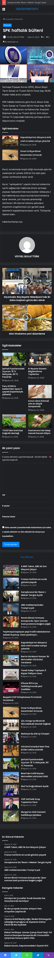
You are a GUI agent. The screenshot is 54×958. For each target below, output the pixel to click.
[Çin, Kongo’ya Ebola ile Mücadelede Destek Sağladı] (11, 724)
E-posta (6, 506)
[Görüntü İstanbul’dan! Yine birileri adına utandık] (11, 750)
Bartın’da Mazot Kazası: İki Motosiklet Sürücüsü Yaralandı (35, 659)
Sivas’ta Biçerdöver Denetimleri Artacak (31, 709)
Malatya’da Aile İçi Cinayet (35, 733)
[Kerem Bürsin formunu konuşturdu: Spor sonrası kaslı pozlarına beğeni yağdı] (11, 621)
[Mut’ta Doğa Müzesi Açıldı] (11, 790)
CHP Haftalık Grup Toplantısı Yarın (30, 801)
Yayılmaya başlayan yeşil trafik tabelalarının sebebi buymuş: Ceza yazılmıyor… (26, 633)
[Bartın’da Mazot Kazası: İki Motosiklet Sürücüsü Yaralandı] (11, 660)
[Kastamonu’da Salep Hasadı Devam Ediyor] (40, 421)
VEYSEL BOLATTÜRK (15, 37)
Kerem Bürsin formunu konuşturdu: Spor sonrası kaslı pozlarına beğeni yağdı (36, 620)
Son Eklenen (27, 557)
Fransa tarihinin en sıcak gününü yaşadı (34, 581)
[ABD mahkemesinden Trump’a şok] (11, 609)
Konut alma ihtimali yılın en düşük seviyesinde (38, 403)
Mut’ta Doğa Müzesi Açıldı (35, 786)
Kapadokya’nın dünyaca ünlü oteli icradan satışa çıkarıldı (34, 645)
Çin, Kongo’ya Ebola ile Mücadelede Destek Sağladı (36, 722)
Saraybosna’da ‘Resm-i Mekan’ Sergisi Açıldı (26, 2)
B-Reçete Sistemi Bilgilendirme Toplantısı (37, 371)
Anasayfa (9, 19)
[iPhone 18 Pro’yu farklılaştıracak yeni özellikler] (11, 687)
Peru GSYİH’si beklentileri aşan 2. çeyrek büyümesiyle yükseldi (12, 390)
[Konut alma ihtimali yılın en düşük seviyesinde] (40, 391)
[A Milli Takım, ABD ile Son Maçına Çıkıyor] (11, 570)
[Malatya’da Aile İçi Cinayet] (11, 737)
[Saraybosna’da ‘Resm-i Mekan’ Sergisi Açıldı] (11, 596)
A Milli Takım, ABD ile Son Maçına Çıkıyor (34, 568)
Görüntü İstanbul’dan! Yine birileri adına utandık (35, 748)
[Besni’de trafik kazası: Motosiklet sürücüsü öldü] (11, 777)
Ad (4, 495)
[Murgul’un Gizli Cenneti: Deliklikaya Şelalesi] (11, 816)
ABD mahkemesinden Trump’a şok (32, 606)
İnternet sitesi (8, 516)
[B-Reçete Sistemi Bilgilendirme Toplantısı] (40, 359)
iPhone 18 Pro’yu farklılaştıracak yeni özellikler (31, 686)
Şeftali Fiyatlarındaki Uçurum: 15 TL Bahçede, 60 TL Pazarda (13, 372)
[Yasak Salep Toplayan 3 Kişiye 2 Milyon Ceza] (11, 674)
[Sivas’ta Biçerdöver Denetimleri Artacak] (10, 154)
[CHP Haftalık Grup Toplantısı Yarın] (11, 803)
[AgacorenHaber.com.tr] (27, 8)
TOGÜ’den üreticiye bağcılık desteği (12, 432)
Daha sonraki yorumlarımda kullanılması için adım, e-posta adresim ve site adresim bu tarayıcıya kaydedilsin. (27, 531)
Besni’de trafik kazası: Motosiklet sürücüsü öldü (34, 775)
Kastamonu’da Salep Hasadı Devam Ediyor (39, 432)
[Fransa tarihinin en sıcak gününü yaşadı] (11, 583)
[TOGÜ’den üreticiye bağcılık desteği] (14, 421)
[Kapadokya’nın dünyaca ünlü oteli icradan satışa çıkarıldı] (10, 140)
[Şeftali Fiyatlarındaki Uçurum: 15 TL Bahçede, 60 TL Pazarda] (14, 359)
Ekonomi (19, 19)
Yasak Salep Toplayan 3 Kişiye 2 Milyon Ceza (33, 672)
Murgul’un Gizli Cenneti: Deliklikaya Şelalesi (33, 813)
